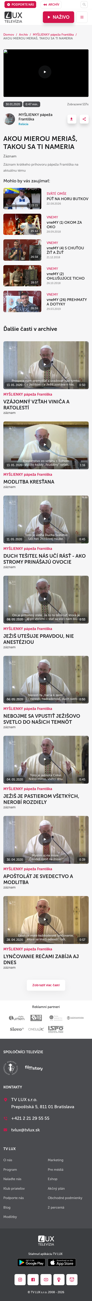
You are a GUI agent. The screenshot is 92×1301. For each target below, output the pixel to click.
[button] (71, 119)
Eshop (52, 1179)
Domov (8, 35)
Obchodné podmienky (65, 1198)
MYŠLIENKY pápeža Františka (53, 35)
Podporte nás (23, 4)
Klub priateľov (14, 1189)
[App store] (62, 1262)
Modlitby (10, 1217)
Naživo (61, 17)
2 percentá (56, 1207)
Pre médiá (55, 1170)
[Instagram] (20, 1279)
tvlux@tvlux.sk (25, 1129)
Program (10, 1170)
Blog (6, 1207)
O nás (7, 1160)
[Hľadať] (84, 4)
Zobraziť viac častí (46, 985)
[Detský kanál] (71, 1279)
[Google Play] (31, 1262)
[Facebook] (33, 1279)
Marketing (55, 1160)
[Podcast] (59, 1279)
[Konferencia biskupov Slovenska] (10, 1068)
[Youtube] (46, 1279)
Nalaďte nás (12, 1179)
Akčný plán (56, 1189)
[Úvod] (13, 17)
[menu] (82, 17)
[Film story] (34, 1068)
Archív (53, 4)
